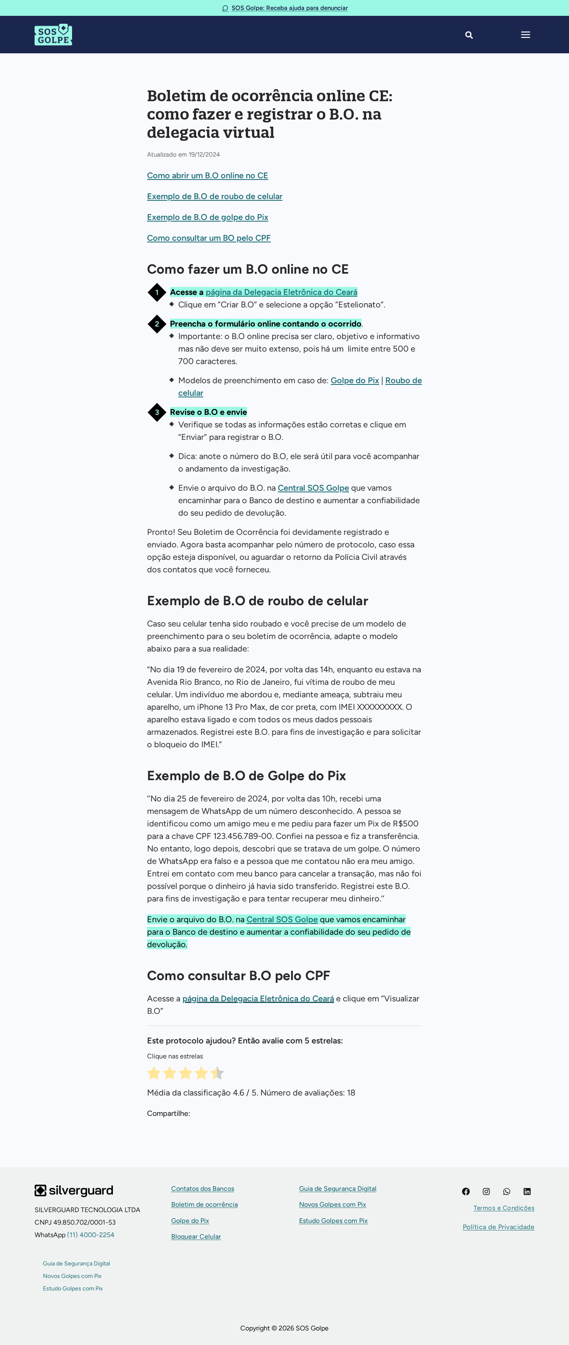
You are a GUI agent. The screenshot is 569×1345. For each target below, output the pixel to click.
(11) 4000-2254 (90, 1235)
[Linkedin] (527, 1191)
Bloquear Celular (196, 1236)
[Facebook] (466, 1191)
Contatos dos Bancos (202, 1189)
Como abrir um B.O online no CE (207, 175)
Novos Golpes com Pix (72, 1276)
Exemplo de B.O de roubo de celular (214, 196)
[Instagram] (486, 1191)
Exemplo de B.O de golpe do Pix (207, 217)
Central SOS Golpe (313, 488)
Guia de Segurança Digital (76, 1263)
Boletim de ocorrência (204, 1204)
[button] (504, 1208)
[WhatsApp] (506, 1191)
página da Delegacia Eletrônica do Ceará (281, 292)
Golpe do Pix (355, 380)
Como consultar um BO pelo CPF (209, 238)
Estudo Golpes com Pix (73, 1288)
